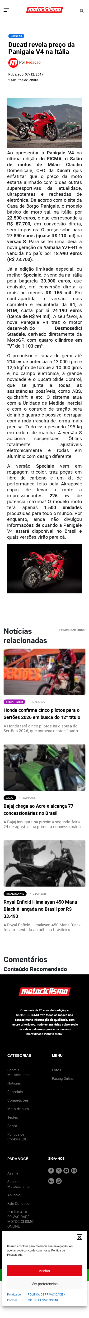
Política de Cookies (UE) (17, 1136)
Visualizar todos (72, 630)
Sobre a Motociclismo (18, 1072)
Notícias (16, 36)
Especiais (15, 1091)
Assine (12, 1173)
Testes (12, 1117)
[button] (79, 1236)
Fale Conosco (18, 1203)
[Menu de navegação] (6, 10)
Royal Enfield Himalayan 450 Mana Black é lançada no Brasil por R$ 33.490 (40, 909)
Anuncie (13, 1194)
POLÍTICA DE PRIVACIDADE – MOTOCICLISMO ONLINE (20, 1219)
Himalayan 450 (15, 893)
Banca (12, 1125)
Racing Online (63, 1078)
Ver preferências (45, 1283)
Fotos (56, 1069)
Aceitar (44, 1270)
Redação (33, 62)
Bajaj (10, 797)
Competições (14, 702)
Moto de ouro (18, 1108)
